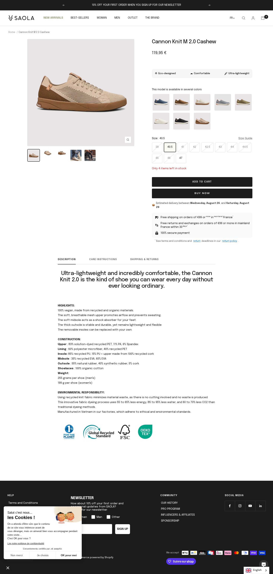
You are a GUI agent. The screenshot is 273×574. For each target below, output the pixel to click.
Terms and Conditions (23, 503)
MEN (117, 17)
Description (67, 259)
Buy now (202, 193)
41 (182, 146)
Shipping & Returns (144, 259)
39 (157, 146)
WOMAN (102, 17)
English (257, 570)
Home (11, 32)
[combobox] (256, 570)
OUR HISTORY (169, 503)
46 (168, 158)
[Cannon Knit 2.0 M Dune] (202, 102)
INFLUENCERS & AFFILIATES (178, 514)
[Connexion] (253, 18)
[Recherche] (243, 18)
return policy (229, 241)
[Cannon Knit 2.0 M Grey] (223, 102)
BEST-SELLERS (80, 17)
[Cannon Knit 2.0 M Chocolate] (181, 102)
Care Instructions (103, 259)
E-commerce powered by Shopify (93, 557)
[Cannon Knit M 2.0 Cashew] (202, 121)
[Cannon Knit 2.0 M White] (161, 121)
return (197, 241)
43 (220, 146)
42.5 (207, 146)
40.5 (170, 146)
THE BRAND (152, 17)
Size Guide (245, 138)
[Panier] (263, 18)
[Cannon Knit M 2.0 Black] (181, 121)
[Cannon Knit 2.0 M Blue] (161, 102)
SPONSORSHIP (170, 520)
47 (180, 158)
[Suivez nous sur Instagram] (240, 506)
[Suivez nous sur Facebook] (230, 506)
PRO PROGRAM (170, 508)
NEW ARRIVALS (53, 17)
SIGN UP (122, 529)
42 (194, 146)
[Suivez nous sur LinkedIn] (260, 506)
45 (157, 158)
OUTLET (133, 17)
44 (232, 146)
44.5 (245, 146)
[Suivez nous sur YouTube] (250, 506)
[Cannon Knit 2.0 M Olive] (243, 102)
